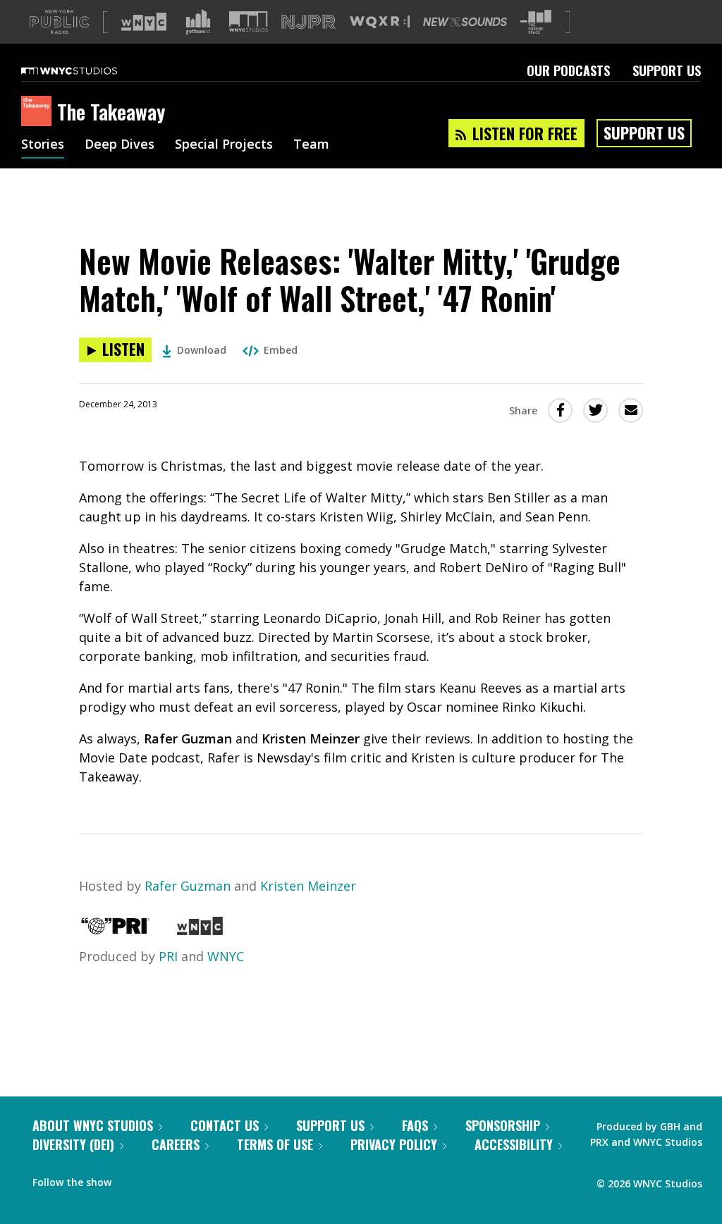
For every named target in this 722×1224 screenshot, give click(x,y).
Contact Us (224, 1125)
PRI (168, 956)
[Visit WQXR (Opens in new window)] (380, 22)
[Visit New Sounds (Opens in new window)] (465, 22)
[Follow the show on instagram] (186, 1179)
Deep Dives (119, 145)
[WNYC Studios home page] (86, 70)
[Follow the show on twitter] (159, 1179)
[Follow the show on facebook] (132, 1179)
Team (311, 145)
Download (201, 350)
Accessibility (514, 1144)
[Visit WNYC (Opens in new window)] (143, 22)
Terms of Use (275, 1144)
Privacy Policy (393, 1144)
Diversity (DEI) (73, 1144)
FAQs (415, 1125)
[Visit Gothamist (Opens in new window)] (198, 22)
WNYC (225, 956)
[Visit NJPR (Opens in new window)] (308, 22)
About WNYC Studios (92, 1125)
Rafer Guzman (188, 885)
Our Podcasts (568, 70)
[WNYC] (200, 930)
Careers (176, 1144)
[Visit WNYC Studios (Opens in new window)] (248, 21)
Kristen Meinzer (308, 885)
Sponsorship (502, 1125)
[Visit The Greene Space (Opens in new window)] (535, 22)
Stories (42, 145)
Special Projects (224, 145)
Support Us (666, 70)
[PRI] (115, 930)
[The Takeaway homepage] (39, 112)
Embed (281, 350)
